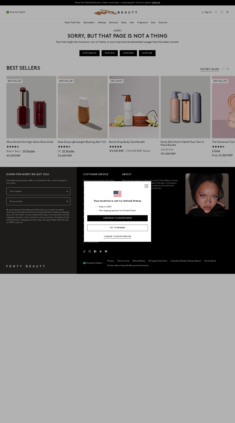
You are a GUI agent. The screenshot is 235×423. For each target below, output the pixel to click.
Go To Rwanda (117, 228)
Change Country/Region (117, 236)
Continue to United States (117, 218)
